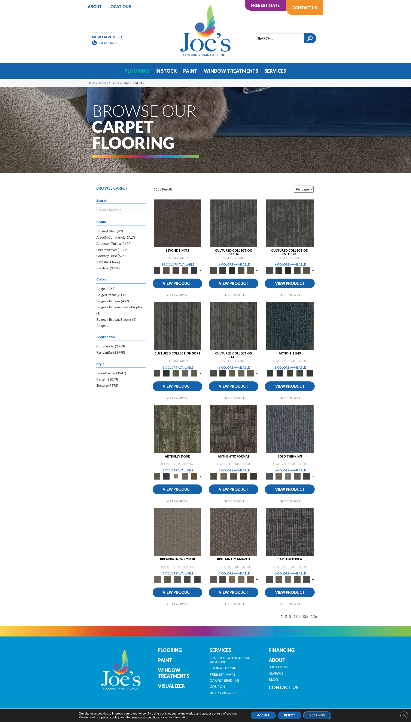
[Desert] (166, 270)
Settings (317, 715)
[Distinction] (250, 270)
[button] (310, 38)
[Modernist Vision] (176, 476)
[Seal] (307, 476)
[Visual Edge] (233, 428)
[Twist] (194, 373)
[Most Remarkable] (166, 476)
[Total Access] (197, 579)
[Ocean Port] (279, 373)
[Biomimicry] (233, 222)
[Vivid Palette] (194, 476)
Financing (282, 650)
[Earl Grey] (299, 373)
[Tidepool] (290, 326)
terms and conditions (145, 717)
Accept (263, 715)
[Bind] (177, 326)
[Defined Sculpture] (223, 476)
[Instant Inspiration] (250, 579)
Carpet (114, 83)
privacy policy (110, 717)
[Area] (177, 222)
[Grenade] (279, 476)
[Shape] (290, 428)
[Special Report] (167, 579)
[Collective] (232, 270)
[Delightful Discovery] (177, 428)
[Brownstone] (289, 373)
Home (91, 83)
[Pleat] (185, 373)
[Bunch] (166, 373)
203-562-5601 (107, 42)
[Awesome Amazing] (185, 476)
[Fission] (297, 476)
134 (296, 616)
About (277, 660)
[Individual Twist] (233, 476)
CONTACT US (283, 687)
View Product (177, 283)
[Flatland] (194, 270)
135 (305, 616)
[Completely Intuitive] (232, 579)
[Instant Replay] (177, 579)
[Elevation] (176, 270)
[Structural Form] (253, 476)
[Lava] (288, 476)
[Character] (222, 270)
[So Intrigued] (233, 531)
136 (313, 616)
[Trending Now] (177, 531)
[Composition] (241, 270)
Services (220, 650)
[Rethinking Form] (243, 476)
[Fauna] (185, 270)
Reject (289, 715)
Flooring (103, 83)
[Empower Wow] (241, 579)
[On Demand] (187, 579)
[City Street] (309, 373)
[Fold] (176, 373)
